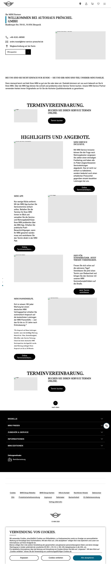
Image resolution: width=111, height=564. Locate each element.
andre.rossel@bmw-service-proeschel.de (26, 42)
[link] (80, 4)
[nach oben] (55, 403)
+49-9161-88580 (17, 37)
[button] (86, 4)
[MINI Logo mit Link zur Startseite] (55, 515)
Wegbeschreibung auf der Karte (22, 46)
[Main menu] (104, 4)
